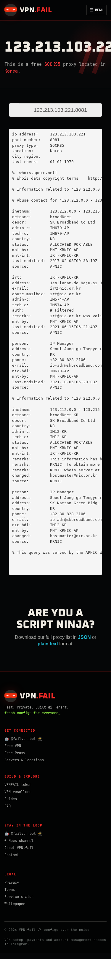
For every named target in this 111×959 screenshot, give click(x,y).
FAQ (7, 806)
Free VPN (12, 745)
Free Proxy (14, 753)
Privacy (11, 882)
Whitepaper (14, 903)
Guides (10, 799)
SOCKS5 (52, 64)
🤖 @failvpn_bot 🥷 (23, 738)
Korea (11, 71)
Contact (11, 855)
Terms (9, 889)
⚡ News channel (18, 840)
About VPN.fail (18, 847)
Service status (18, 896)
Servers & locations (24, 760)
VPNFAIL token (17, 784)
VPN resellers (17, 791)
